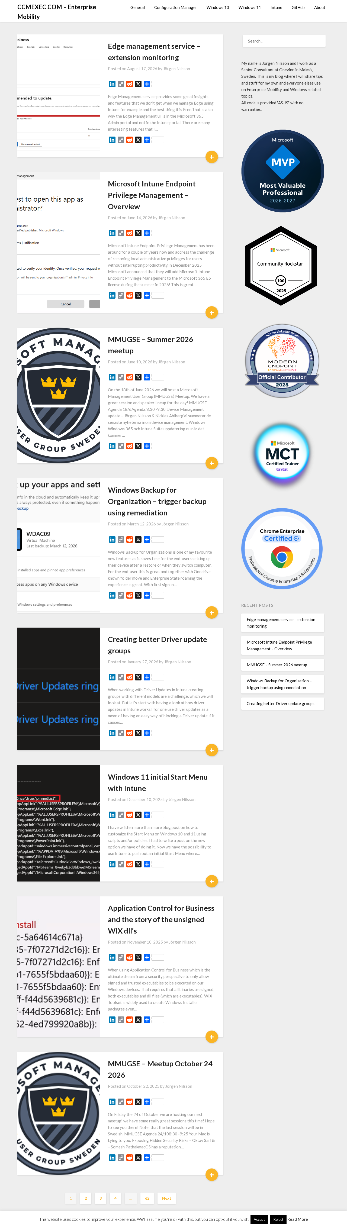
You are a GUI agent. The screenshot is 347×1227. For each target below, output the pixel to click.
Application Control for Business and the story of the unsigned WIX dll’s (161, 919)
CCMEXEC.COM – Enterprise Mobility (56, 11)
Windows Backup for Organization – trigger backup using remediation (157, 501)
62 (147, 1198)
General (137, 7)
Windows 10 (218, 7)
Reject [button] (278, 1219)
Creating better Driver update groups (280, 703)
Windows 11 (250, 7)
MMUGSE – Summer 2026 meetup (277, 664)
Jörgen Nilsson (176, 68)
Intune (276, 7)
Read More (297, 1219)
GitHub (298, 7)
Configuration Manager (175, 7)
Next (166, 1198)
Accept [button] (259, 1219)
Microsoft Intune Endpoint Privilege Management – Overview (152, 195)
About (319, 7)
